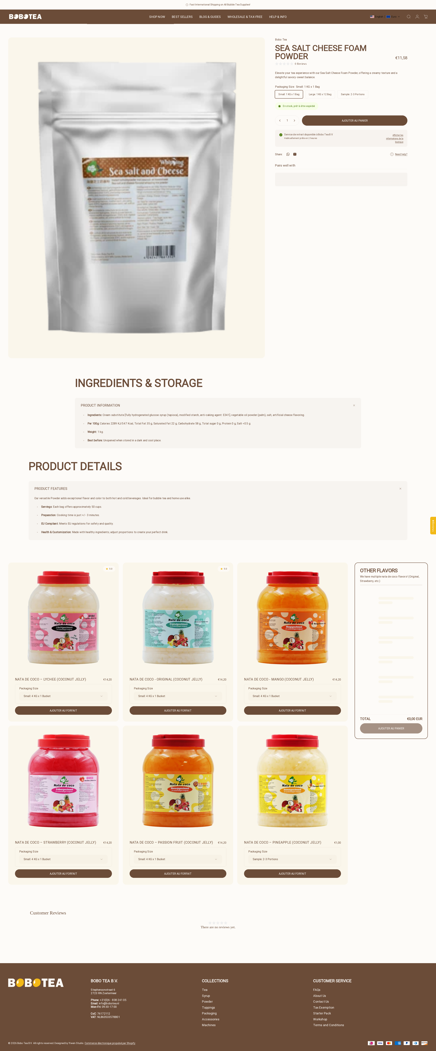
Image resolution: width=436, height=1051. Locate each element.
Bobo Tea (281, 39)
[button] (385, 16)
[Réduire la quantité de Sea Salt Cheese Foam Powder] (279, 120)
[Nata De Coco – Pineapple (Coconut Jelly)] (292, 781)
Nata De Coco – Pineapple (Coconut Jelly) (282, 842)
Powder (207, 1001)
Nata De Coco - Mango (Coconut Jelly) (279, 679)
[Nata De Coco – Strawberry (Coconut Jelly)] (63, 781)
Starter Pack (322, 1013)
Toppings (208, 1007)
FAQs (316, 990)
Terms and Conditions (328, 1025)
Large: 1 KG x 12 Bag (320, 94)
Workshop (320, 1019)
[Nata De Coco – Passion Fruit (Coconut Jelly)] (178, 781)
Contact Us (321, 1001)
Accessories (210, 1019)
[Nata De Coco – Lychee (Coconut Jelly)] (63, 618)
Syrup (206, 996)
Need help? (401, 154)
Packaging (209, 1013)
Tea (204, 990)
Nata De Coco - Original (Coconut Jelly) (166, 679)
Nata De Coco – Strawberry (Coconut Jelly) (55, 842)
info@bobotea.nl (109, 1003)
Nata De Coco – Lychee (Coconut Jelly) (50, 679)
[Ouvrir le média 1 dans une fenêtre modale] (136, 197)
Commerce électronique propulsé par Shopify (110, 1043)
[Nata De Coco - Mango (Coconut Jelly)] (292, 618)
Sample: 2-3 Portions (353, 94)
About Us (319, 996)
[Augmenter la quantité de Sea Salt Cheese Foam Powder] (295, 120)
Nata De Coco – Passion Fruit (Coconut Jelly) (171, 842)
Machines (209, 1025)
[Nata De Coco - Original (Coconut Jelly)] (178, 618)
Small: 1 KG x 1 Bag (288, 94)
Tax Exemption (323, 1007)
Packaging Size (28, 688)
